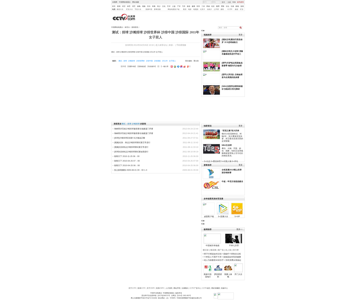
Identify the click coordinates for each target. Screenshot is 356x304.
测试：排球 (122, 61)
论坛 (227, 6)
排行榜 (236, 250)
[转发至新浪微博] (184, 66)
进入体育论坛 (161, 45)
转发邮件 (151, 66)
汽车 (183, 6)
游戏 (242, 6)
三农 (203, 6)
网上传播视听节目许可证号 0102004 (144, 298)
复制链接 (141, 66)
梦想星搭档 (218, 275)
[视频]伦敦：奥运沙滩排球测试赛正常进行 (132, 142)
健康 (193, 6)
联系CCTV (141, 288)
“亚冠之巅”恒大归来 (230, 130)
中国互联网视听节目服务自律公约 (189, 298)
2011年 (165, 61)
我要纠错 (131, 66)
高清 (184, 9)
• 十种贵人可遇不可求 (212, 257)
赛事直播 (157, 9)
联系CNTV (160, 288)
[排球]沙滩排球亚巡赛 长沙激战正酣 (129, 138)
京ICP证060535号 (163, 295)
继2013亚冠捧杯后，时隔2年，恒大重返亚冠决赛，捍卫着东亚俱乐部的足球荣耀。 (232, 137)
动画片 (209, 9)
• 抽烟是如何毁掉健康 (231, 257)
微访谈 (206, 250)
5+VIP (237, 216)
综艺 (133, 6)
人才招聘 (168, 288)
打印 (123, 66)
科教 (153, 6)
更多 (241, 35)
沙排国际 (157, 61)
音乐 (148, 6)
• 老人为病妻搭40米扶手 (213, 260)
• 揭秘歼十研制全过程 (231, 254)
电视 (113, 9)
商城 (208, 6)
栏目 (241, 9)
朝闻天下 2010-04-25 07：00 (127, 161)
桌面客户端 (209, 216)
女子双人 (172, 61)
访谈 (232, 6)
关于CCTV (132, 288)
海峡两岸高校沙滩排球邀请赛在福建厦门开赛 (133, 129)
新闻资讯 (135, 27)
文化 (163, 6)
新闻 (118, 6)
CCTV (230, 9)
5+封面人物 (226, 161)
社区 (213, 6)
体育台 (127, 27)
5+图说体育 (216, 161)
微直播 (213, 250)
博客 (222, 6)
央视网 (114, 2)
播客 (222, 9)
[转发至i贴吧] (181, 66)
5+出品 (207, 161)
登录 (223, 2)
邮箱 (237, 6)
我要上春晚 (228, 275)
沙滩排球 (131, 61)
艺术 (168, 6)
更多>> (239, 229)
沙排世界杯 (140, 61)
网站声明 (177, 288)
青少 (158, 6)
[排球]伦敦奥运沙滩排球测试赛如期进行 (131, 152)
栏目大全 (129, 9)
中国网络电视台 (125, 2)
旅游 (188, 6)
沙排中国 (149, 61)
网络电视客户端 (173, 9)
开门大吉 (238, 274)
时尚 (198, 6)
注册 (229, 2)
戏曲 (143, 6)
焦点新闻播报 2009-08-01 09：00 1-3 (130, 170)
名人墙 (228, 250)
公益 (173, 6)
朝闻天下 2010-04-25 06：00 (127, 165)
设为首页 (240, 2)
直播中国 (148, 9)
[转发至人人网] (177, 66)
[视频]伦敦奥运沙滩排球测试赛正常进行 (131, 147)
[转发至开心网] (171, 66)
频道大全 (120, 9)
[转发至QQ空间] (174, 66)
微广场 (221, 250)
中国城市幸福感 (212, 245)
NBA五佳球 (227, 145)
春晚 (138, 6)
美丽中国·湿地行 (208, 275)
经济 (123, 6)
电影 (189, 9)
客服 (234, 2)
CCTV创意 (206, 288)
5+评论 (235, 161)
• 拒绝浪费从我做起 (232, 260)
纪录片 (202, 9)
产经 (179, 6)
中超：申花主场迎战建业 (232, 181)
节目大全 (138, 9)
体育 (128, 6)
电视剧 (195, 9)
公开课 (216, 9)
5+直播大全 (223, 216)
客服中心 (224, 288)
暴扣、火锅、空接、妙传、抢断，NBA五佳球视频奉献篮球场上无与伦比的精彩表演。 (232, 152)
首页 (113, 6)
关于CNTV (151, 288)
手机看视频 (181, 45)
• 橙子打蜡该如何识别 (212, 254)
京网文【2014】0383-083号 (181, 295)
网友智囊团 (215, 288)
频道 (236, 9)
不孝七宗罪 (234, 245)
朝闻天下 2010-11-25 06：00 (126, 156)
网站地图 (135, 2)
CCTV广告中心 (195, 288)
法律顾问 (185, 288)
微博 (217, 6)
